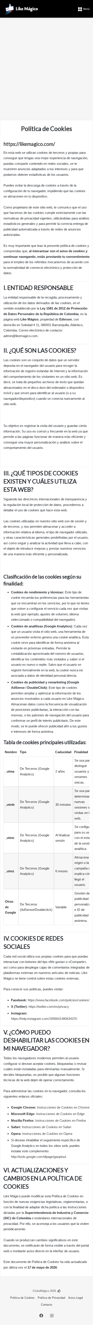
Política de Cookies (22, 1297)
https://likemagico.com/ (29, 144)
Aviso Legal (75, 1297)
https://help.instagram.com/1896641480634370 (44, 1018)
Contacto (46, 1304)
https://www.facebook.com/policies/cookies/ (58, 1000)
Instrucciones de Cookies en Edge (60, 1114)
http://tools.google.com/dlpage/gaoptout (38, 1157)
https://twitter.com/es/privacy (49, 1006)
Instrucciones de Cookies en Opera (47, 1133)
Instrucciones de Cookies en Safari (46, 1127)
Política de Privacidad (51, 1297)
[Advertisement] (46, 70)
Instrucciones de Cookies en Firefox (60, 1120)
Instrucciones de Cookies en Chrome (63, 1107)
